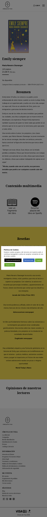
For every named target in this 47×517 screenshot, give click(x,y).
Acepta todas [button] (10, 265)
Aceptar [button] (38, 260)
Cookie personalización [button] (13, 260)
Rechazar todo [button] (28, 260)
